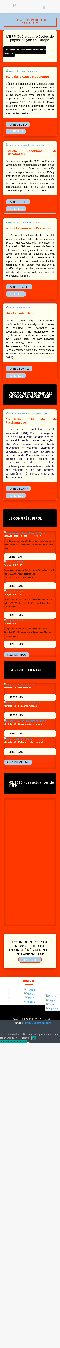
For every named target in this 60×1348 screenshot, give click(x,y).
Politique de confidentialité (37, 1022)
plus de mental (18, 762)
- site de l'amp (18, 488)
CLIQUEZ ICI (30, 960)
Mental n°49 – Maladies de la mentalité (23, 742)
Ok (34, 1037)
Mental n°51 (17, 800)
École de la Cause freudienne (27, 76)
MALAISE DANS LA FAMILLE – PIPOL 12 (23, 536)
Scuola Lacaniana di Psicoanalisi (30, 228)
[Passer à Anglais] (29, 993)
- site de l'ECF (18, 124)
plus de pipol (16, 655)
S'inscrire (14, 881)
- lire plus (16, 131)
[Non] (28, 1042)
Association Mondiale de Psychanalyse (31, 420)
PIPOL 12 (13, 867)
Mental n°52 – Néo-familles (18, 687)
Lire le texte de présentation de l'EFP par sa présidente (24, 52)
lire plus (16, 556)
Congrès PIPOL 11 (13, 565)
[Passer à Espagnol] (29, 1001)
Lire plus (13, 817)
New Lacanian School (21, 313)
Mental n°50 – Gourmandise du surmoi (23, 724)
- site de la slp (19, 287)
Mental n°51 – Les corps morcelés (21, 706)
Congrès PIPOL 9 (12, 623)
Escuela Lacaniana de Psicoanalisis (31, 152)
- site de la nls (19, 368)
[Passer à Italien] (29, 997)
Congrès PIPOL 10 (13, 594)
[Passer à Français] (29, 989)
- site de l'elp (18, 202)
